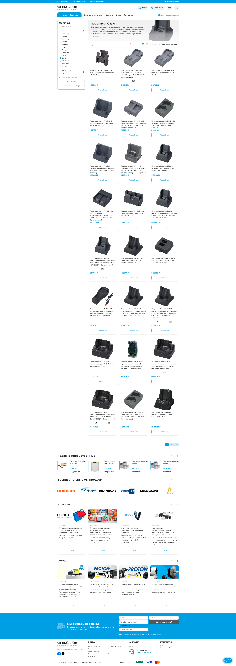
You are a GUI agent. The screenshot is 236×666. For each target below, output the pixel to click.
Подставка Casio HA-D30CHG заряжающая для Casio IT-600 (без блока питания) (101, 123)
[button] (171, 456)
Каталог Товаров (94, 646)
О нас (118, 15)
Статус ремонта (93, 651)
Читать (71, 551)
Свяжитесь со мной (164, 622)
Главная (90, 43)
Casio (93, 45)
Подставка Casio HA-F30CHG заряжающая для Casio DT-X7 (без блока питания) (162, 168)
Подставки (131, 43)
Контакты (128, 15)
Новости (63, 504)
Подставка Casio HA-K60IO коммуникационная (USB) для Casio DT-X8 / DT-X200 (163, 414)
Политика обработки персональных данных (70, 649)
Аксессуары (108, 43)
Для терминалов (120, 43)
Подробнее (102, 90)
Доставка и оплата (93, 15)
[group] (71, 466)
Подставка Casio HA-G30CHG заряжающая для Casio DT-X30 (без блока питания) (132, 260)
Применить (71, 81)
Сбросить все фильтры (71, 86)
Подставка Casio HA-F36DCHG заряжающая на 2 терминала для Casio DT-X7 (132, 213)
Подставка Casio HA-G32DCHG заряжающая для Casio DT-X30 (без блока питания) (163, 260)
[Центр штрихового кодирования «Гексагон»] (67, 8)
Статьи (62, 561)
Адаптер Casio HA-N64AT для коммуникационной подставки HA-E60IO (102, 73)
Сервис (109, 15)
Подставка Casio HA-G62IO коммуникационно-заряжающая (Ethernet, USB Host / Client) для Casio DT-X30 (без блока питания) (164, 313)
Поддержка (112, 649)
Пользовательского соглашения (148, 634)
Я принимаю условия (141, 634)
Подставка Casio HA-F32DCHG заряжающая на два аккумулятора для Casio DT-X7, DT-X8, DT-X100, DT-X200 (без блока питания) (101, 215)
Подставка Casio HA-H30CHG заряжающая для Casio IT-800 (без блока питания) (101, 364)
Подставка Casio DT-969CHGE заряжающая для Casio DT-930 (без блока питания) (163, 73)
